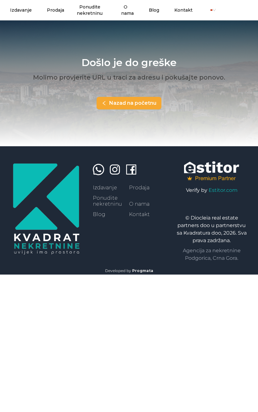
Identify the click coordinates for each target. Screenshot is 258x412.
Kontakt (139, 214)
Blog (99, 214)
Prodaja (139, 188)
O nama (139, 204)
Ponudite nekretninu (107, 201)
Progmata (142, 270)
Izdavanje (105, 188)
